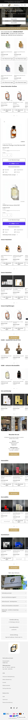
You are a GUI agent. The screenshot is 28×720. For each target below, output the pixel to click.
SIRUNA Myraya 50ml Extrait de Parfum (6, 52)
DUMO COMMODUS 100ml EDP (18, 355)
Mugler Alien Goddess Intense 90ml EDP (6, 477)
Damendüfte (14, 19)
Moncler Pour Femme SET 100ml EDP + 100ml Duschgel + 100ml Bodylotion (6, 289)
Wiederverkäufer (6, 685)
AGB (4, 696)
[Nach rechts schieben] (16, 115)
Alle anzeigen (14, 337)
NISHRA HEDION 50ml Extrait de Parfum (6, 256)
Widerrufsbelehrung (7, 679)
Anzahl (4, 152)
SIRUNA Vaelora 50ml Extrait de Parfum (19, 76)
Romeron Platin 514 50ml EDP (18, 406)
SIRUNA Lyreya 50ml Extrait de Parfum (19, 52)
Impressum (5, 699)
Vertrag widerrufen (7, 688)
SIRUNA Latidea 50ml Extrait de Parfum (6, 76)
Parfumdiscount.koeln (15, 718)
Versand (8, 150)
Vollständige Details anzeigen (9, 174)
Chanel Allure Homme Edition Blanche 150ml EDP (18, 513)
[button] (2, 5)
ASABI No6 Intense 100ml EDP (6, 381)
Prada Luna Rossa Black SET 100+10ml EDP (6, 551)
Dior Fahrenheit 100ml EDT (5, 512)
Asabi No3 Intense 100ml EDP (18, 381)
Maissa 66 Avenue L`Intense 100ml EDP (18, 103)
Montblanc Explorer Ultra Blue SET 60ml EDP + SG (18, 551)
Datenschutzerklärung (7, 702)
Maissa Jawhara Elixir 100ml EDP (7, 102)
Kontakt (4, 682)
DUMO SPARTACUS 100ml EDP (6, 355)
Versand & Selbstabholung (8, 676)
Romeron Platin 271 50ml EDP (6, 406)
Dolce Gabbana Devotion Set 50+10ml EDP (18, 289)
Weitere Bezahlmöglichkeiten (14, 166)
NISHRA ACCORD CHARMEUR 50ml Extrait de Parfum (18, 256)
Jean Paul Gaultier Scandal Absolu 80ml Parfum (18, 477)
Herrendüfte (14, 22)
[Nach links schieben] (11, 115)
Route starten (14, 454)
